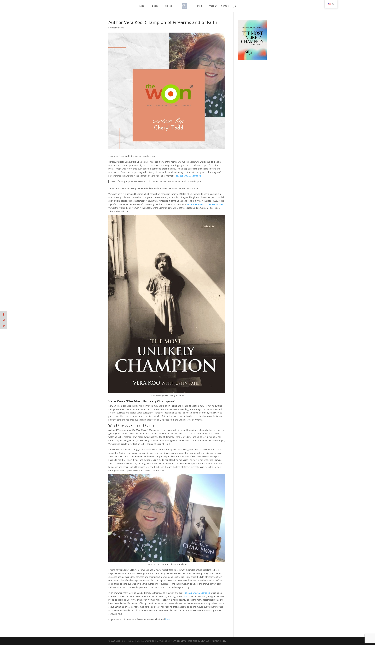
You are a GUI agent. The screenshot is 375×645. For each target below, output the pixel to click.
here (167, 619)
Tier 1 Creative (178, 640)
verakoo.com (117, 27)
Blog (199, 6)
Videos (168, 6)
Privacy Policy (219, 640)
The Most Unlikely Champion (188, 175)
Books (155, 6)
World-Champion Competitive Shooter (205, 204)
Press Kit (213, 6)
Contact (225, 6)
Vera (186, 596)
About (142, 6)
